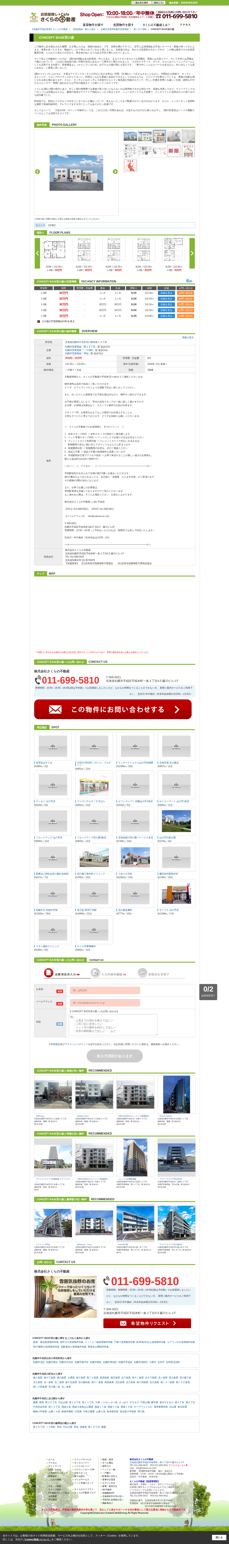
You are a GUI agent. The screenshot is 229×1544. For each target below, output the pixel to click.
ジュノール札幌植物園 (127, 1179)
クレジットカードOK (84, 1469)
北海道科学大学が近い (113, 1496)
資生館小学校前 (128, 1411)
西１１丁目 (88, 1402)
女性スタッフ (80, 1473)
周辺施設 (52, 1499)
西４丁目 (179, 1402)
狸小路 (141, 1411)
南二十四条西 (40, 1387)
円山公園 (63, 1402)
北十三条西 (151, 1377)
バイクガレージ (81, 1466)
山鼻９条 (100, 1411)
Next (115, 171)
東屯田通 (182, 1407)
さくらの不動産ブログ (85, 1492)
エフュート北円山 (43, 1244)
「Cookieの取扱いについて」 (37, 1539)
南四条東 (109, 1382)
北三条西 (126, 1377)
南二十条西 (92, 1377)
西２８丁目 (89, 346)
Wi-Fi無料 (107, 1489)
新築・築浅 (107, 1459)
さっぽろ (123, 1402)
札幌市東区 (52, 1362)
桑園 (35, 1402)
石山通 (172, 1407)
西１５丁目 (54, 1407)
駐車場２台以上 (109, 1476)
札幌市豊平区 (82, 1362)
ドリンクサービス (82, 1459)
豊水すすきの (167, 1402)
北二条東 (66, 1387)
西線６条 (66, 1407)
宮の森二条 (54, 1387)
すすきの (134, 1402)
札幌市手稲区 (125, 1362)
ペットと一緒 (108, 1469)
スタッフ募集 (54, 1486)
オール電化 (107, 1463)
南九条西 (173, 1377)
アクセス (52, 1463)
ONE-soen (40, 1116)
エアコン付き (108, 1483)
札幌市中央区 (79, 342)
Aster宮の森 (123, 1244)
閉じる (219, 1537)
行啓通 (78, 1411)
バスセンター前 (109, 1402)
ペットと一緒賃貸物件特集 (99, 1342)
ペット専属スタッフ (84, 1483)
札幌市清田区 (141, 1362)
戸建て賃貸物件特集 (124, 1342)
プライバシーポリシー (76, 1044)
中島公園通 (89, 1411)
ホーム (51, 1459)
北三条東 (130, 1382)
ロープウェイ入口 (143, 1407)
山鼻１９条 (54, 1411)
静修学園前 (67, 1411)
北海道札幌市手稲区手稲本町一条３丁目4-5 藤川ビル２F (157, 1462)
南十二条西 (138, 1377)
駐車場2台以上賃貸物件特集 (151, 1342)
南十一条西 (97, 1382)
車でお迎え (79, 1476)
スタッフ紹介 (54, 1489)
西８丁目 (190, 1402)
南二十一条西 (167, 1382)
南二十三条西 (183, 1382)
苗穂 (41, 1402)
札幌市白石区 (66, 1362)
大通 (97, 1402)
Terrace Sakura (165, 1116)
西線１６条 (126, 1407)
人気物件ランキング (58, 1473)
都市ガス (106, 1466)
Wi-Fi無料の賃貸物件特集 (46, 1347)
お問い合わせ (186, 293)
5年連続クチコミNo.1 (58, 1493)
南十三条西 (49, 1377)
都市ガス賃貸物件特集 (71, 1342)
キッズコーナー (81, 1463)
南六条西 (61, 1377)
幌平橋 (154, 1402)
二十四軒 (88, 350)
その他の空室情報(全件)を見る (56, 321)
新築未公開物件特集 (98, 1347)
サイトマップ (54, 1466)
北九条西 (154, 1382)
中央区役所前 (40, 1407)
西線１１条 (100, 1407)
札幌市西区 (96, 1362)
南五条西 (115, 1377)
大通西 (71, 1377)
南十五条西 (71, 1382)
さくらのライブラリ (84, 1489)
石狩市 (161, 1362)
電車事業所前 (161, 1407)
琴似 (86, 353)
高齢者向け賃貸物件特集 (73, 1347)
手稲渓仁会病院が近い (113, 1499)
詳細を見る (166, 293)
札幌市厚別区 (110, 1362)
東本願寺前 (112, 1411)
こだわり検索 (54, 1479)
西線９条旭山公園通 (82, 1407)
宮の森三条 (185, 1377)
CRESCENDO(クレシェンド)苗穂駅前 (133, 1116)
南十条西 (80, 1377)
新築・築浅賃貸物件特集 (46, 1342)
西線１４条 (113, 1407)
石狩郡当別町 (173, 1362)
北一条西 (162, 1377)
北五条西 (120, 1382)
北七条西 (37, 1382)
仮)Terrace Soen (84, 1244)
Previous (37, 171)
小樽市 (152, 1362)
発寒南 (83, 1427)
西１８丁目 (75, 1402)
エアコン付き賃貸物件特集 (181, 1342)
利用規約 (55, 1044)
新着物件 (52, 1476)
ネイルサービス (81, 1479)
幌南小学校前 (40, 1411)
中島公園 (145, 1402)
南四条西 (104, 1377)
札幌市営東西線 (73, 346)
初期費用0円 (108, 1493)
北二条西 (59, 1382)
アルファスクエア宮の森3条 (170, 1244)
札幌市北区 (39, 1362)
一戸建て (106, 1473)
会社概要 (52, 1496)
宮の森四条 (92, 342)
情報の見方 (188, 337)
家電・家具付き (109, 1486)
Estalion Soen (83, 1116)
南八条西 (37, 1377)
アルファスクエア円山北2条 (170, 1179)
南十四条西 (142, 1382)
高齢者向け (107, 1503)
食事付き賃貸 (108, 1479)
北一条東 (48, 1382)
